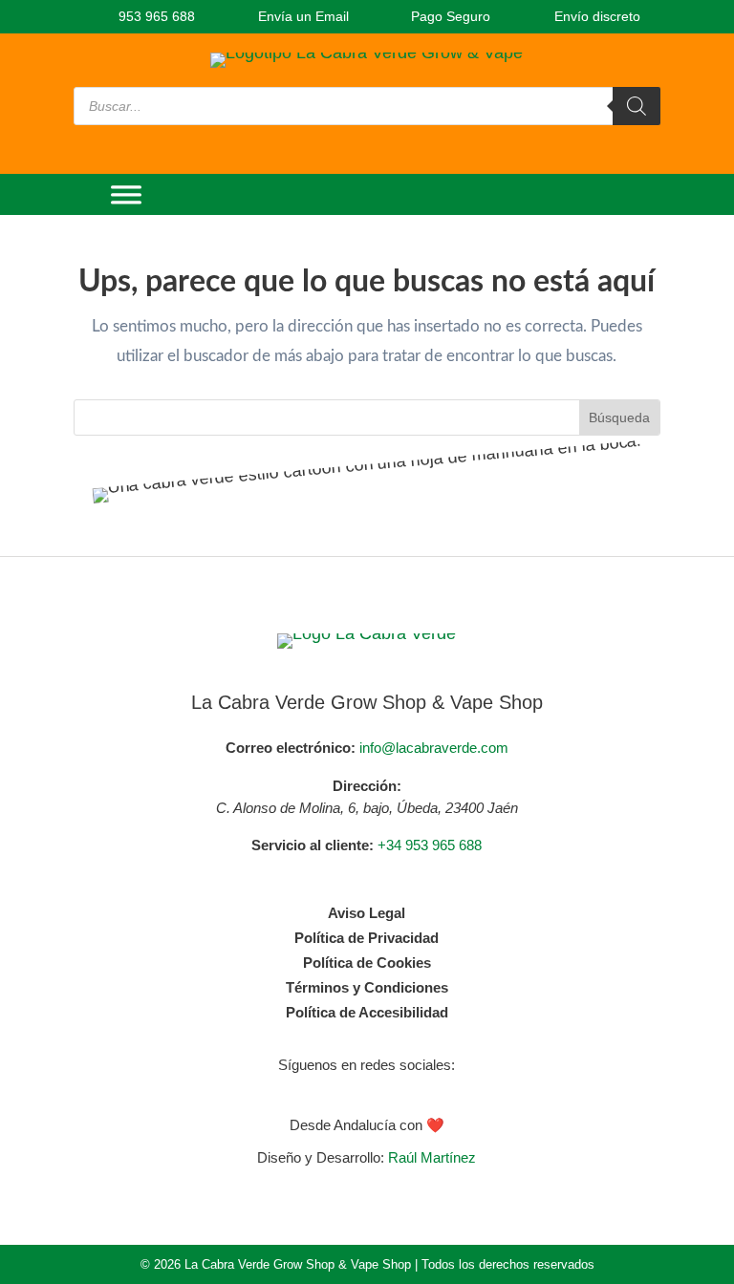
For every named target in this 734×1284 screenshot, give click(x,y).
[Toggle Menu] (126, 195)
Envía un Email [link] (301, 16)
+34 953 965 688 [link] (430, 845)
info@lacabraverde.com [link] (433, 747)
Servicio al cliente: (312, 845)
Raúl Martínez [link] (432, 1157)
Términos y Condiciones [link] (367, 987)
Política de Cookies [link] (367, 962)
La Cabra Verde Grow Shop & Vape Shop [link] (367, 702)
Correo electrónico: (291, 747)
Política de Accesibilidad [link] (367, 1012)
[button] (348, 1091)
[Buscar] (636, 106)
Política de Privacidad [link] (366, 938)
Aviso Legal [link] (366, 913)
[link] (147, 16)
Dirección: (367, 786)
